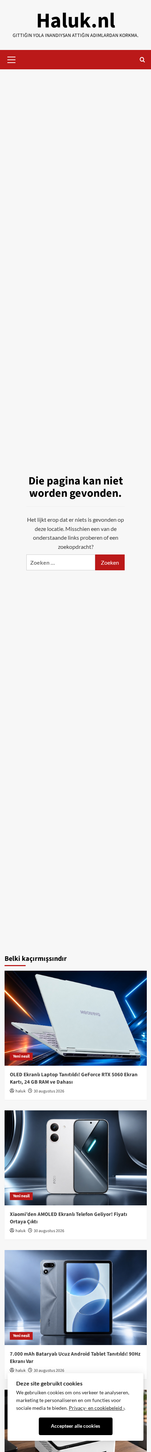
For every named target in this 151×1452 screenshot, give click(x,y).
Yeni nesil (21, 1056)
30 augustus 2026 (49, 1091)
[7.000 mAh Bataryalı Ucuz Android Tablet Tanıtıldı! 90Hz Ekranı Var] (76, 1297)
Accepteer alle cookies (75, 1426)
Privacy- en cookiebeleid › (96, 1408)
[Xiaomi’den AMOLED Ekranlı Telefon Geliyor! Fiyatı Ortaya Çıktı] (76, 1157)
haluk (20, 1091)
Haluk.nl (75, 21)
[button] (12, 59)
